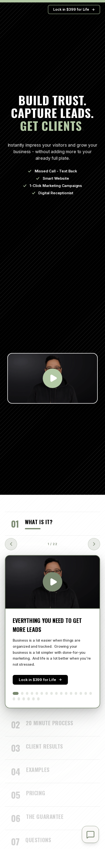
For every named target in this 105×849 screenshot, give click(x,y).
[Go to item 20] (28, 698)
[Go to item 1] (16, 693)
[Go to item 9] (56, 693)
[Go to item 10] (61, 693)
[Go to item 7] (46, 693)
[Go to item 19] (23, 698)
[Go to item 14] (81, 693)
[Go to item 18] (19, 698)
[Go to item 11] (66, 693)
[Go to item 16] (90, 693)
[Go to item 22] (38, 698)
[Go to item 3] (27, 693)
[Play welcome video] (52, 378)
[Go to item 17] (14, 698)
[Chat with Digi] (90, 834)
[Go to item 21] (33, 698)
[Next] (94, 544)
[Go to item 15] (85, 693)
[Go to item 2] (22, 693)
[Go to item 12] (71, 693)
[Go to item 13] (76, 693)
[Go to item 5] (37, 693)
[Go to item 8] (51, 693)
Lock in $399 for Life (71, 9)
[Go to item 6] (42, 693)
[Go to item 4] (32, 693)
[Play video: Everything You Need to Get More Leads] (52, 582)
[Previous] (11, 544)
